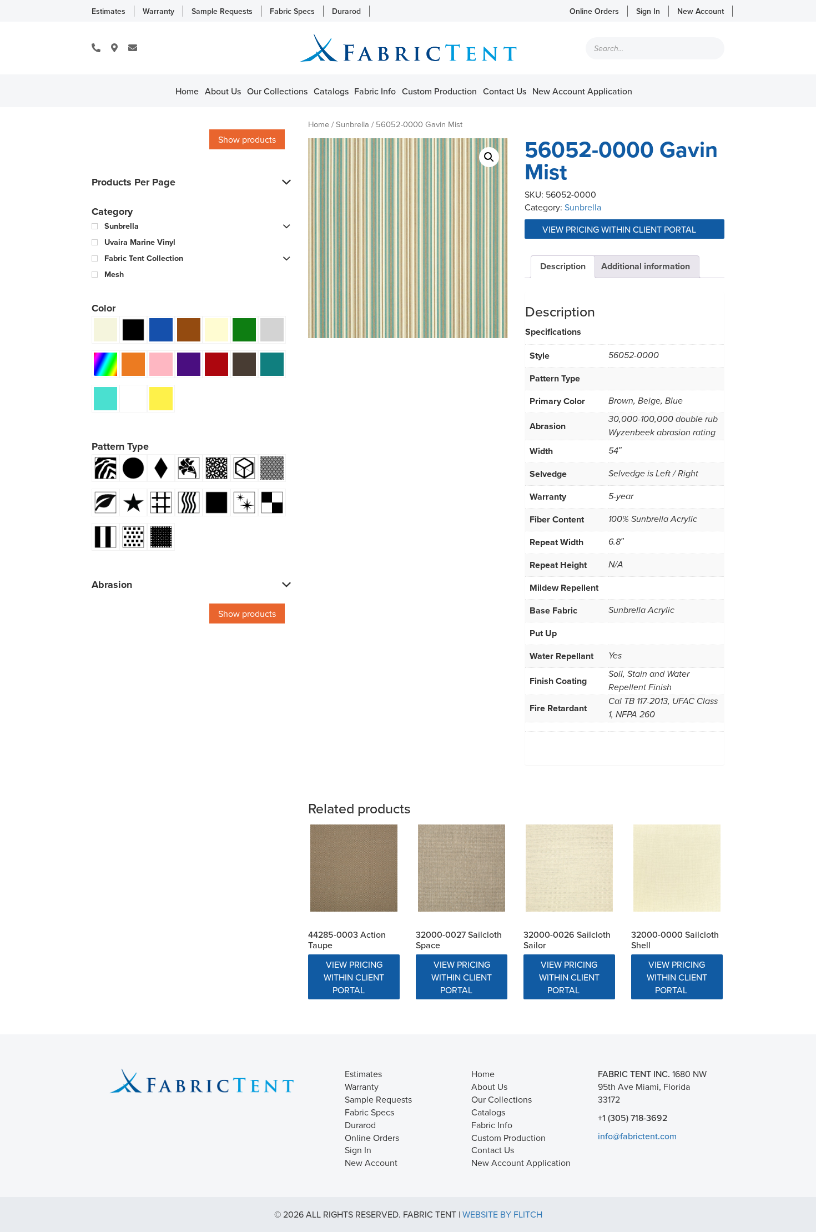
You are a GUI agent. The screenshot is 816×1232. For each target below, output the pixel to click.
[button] (489, 157)
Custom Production (439, 91)
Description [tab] (563, 266)
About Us (223, 91)
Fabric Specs (292, 11)
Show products (247, 139)
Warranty (158, 11)
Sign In (648, 11)
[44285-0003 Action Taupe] (354, 868)
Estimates (108, 11)
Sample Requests (222, 11)
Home (187, 91)
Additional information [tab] (645, 266)
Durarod (346, 11)
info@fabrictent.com (637, 1136)
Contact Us (504, 91)
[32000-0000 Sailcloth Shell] (677, 868)
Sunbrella (352, 124)
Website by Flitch (502, 1214)
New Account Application (582, 91)
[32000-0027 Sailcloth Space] (461, 868)
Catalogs (331, 91)
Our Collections (277, 91)
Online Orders (594, 11)
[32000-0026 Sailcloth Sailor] (569, 868)
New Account (700, 11)
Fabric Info (375, 91)
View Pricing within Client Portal (620, 229)
